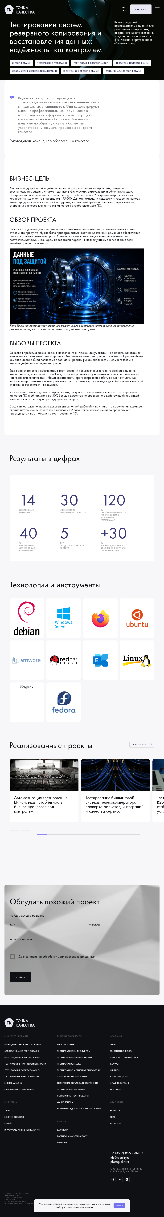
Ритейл (8, 1123)
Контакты (115, 1089)
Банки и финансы (14, 1117)
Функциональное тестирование (22, 1044)
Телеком (9, 1110)
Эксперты (115, 1123)
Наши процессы (119, 1076)
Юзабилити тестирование (19, 1089)
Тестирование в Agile (69, 1063)
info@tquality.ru (120, 1157)
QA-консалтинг (66, 1044)
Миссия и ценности (121, 1051)
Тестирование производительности (25, 1063)
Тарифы (114, 1063)
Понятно (119, 1205)
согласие (31, 956)
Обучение (62, 1142)
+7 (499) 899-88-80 (126, 1153)
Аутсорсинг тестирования (72, 1076)
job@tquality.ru (119, 1161)
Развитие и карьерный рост (72, 1136)
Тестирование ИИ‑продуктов (73, 1051)
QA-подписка (65, 1102)
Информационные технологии (22, 1129)
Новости (115, 1110)
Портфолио (139, 744)
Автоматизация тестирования (21, 1051)
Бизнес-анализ (13, 1082)
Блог (112, 1117)
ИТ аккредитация (119, 1082)
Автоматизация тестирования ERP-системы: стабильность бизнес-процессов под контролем (40, 804)
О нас (113, 1044)
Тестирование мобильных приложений (79, 1070)
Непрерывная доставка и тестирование (79, 1108)
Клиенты (114, 1070)
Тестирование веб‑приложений (74, 1057)
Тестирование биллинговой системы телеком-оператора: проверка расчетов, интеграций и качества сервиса (115, 804)
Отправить (20, 977)
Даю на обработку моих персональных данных (56, 956)
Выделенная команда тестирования (77, 1082)
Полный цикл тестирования (73, 1095)
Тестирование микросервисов (21, 1076)
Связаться (140, 9)
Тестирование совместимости (22, 1070)
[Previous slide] (14, 835)
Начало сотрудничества (124, 1057)
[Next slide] (25, 835)
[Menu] (157, 6)
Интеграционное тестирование (22, 1057)
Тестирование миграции (71, 1089)
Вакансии (62, 1129)
